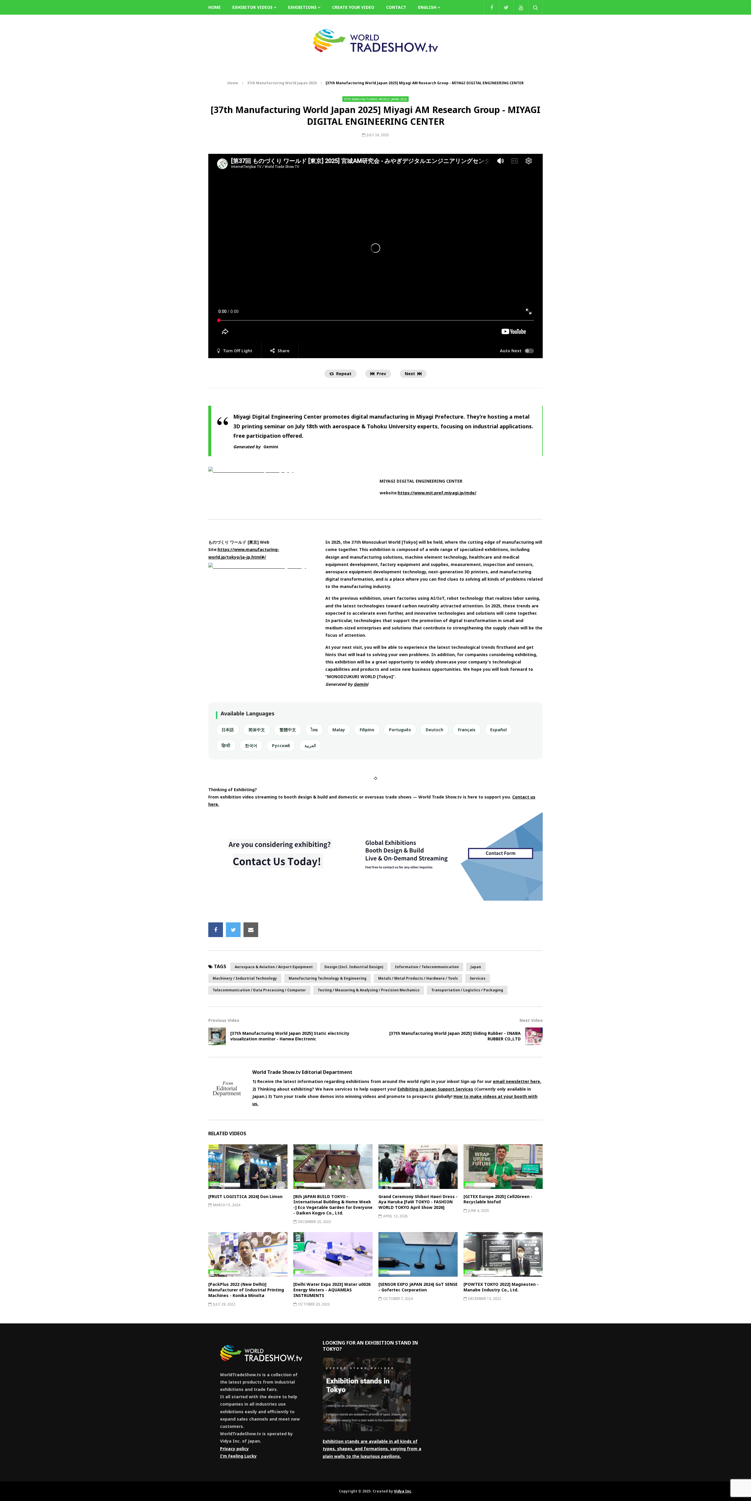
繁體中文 (288, 729)
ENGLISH (427, 7)
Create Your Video (353, 7)
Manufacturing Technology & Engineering (327, 978)
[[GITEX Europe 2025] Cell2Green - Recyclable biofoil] (503, 1166)
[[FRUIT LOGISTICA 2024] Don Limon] (247, 1166)
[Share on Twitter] (233, 929)
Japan (476, 966)
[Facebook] (491, 7)
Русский (281, 745)
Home (232, 82)
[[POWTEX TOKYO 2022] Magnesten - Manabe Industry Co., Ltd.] (503, 1254)
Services (478, 978)
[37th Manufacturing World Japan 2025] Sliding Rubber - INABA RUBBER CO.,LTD (455, 1036)
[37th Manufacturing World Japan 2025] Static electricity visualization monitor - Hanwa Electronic (289, 1036)
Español (498, 729)
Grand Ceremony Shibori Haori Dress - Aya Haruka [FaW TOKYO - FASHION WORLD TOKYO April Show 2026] (418, 1202)
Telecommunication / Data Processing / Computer (259, 990)
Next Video (531, 1020)
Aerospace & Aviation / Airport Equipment (274, 966)
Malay (338, 729)
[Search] (535, 7)
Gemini (270, 446)
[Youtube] (520, 7)
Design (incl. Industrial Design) (353, 966)
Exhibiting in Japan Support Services (435, 1089)
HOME (214, 7)
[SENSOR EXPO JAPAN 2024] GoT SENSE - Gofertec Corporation (418, 1287)
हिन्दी (225, 745)
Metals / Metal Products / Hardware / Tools (418, 978)
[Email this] (250, 929)
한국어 (251, 745)
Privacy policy (234, 1448)
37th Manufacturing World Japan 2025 (282, 82)
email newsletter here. (517, 1081)
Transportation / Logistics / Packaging (467, 990)
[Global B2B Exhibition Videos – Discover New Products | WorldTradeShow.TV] (375, 40)
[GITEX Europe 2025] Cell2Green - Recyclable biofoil (498, 1199)
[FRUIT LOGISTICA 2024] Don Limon (245, 1196)
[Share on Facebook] (215, 929)
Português (400, 729)
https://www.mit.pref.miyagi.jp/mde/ (437, 493)
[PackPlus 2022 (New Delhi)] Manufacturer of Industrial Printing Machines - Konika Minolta (246, 1289)
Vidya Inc (402, 1491)
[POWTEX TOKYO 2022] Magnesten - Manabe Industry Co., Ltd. (501, 1287)
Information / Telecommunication (427, 966)
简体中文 (256, 729)
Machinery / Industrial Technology (245, 978)
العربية (310, 745)
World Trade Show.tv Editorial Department (302, 1072)
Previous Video (223, 1020)
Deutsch (434, 729)
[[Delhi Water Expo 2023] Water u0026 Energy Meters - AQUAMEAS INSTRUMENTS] (333, 1254)
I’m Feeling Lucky (238, 1456)
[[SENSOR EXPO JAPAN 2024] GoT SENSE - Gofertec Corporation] (418, 1254)
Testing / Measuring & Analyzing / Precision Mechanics (369, 990)
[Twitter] (506, 7)
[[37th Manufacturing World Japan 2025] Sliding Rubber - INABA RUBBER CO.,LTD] (534, 1036)
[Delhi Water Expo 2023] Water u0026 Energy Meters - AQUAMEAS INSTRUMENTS (332, 1289)
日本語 (227, 729)
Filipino (367, 729)
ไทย (314, 729)
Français (467, 729)
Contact (396, 7)
